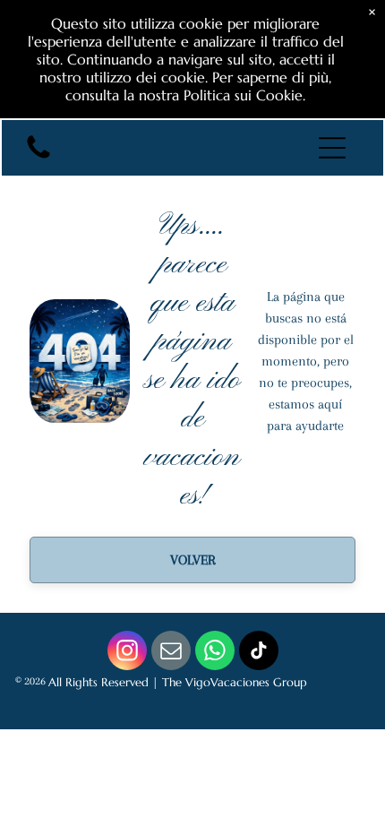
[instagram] (127, 653)
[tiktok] (258, 653)
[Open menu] (332, 147)
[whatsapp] (215, 653)
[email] (171, 653)
